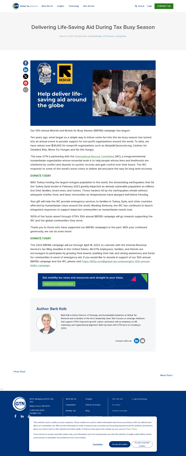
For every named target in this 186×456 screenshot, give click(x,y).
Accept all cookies (119, 444)
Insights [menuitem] (89, 399)
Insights (60, 6)
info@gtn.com (35, 413)
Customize (98, 444)
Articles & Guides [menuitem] (93, 405)
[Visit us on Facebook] (15, 416)
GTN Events (108, 36)
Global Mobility (95, 36)
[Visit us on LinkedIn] (22, 416)
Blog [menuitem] (88, 411)
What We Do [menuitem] (71, 399)
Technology (73, 6)
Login (149, 6)
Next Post (166, 375)
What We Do (47, 6)
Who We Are (88, 6)
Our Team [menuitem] (116, 405)
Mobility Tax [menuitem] (71, 411)
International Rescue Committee (94, 156)
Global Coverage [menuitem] (119, 411)
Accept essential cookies (142, 444)
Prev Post (19, 372)
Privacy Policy (131, 429)
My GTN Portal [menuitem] (140, 399)
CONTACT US (164, 6)
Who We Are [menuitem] (117, 399)
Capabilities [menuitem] (71, 405)
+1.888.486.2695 (37, 410)
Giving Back (120, 36)
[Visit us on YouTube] (29, 416)
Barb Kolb (82, 36)
